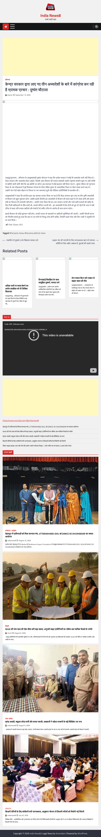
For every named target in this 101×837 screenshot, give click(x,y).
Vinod (9, 633)
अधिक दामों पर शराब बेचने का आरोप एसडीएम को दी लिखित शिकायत (16, 288)
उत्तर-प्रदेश (8, 719)
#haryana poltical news (35, 233)
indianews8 (11, 540)
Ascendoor (60, 833)
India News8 (50, 15)
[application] (50, 348)
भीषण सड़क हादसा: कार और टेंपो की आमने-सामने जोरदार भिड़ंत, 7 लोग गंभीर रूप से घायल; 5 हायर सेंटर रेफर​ (37, 445)
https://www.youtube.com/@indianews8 (21, 420)
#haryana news (17, 233)
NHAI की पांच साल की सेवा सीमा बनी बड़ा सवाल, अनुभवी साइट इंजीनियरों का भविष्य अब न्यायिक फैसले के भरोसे (37, 431)
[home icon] (6, 26)
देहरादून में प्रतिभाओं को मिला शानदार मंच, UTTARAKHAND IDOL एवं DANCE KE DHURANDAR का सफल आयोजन (41, 426)
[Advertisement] (50, 56)
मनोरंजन (7, 531)
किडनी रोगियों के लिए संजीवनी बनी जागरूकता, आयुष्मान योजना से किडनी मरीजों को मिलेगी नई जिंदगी (34, 441)
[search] (97, 27)
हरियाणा (7, 80)
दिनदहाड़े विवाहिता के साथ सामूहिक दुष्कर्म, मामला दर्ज (49, 281)
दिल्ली (7, 626)
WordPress (82, 833)
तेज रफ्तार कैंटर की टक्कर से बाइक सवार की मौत (83, 280)
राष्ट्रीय (14, 531)
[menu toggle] (12, 26)
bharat (9, 95)
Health (8, 808)
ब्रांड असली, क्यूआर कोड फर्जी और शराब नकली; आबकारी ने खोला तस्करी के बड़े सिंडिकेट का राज (33, 436)
